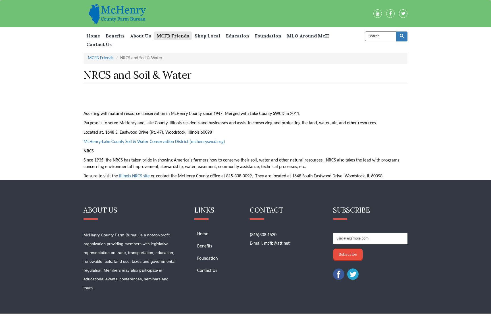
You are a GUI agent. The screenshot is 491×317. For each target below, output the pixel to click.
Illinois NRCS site (134, 176)
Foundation (268, 36)
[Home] (120, 13)
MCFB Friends (173, 36)
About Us (140, 36)
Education (237, 36)
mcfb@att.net (277, 243)
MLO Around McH (308, 36)
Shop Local (207, 36)
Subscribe (348, 254)
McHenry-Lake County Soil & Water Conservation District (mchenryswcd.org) (154, 142)
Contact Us (99, 44)
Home (93, 36)
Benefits (115, 36)
